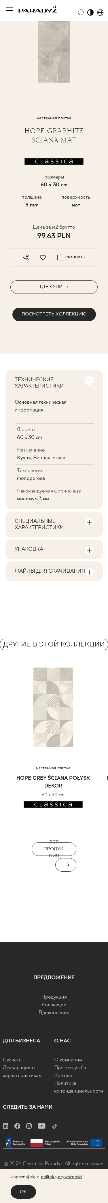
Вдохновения (54, 1013)
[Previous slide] (42, 865)
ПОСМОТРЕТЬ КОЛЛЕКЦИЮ (54, 314)
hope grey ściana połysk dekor (53, 782)
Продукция (54, 997)
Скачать (12, 1060)
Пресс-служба (70, 1068)
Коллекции (54, 1005)
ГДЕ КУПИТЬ (54, 287)
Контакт (63, 1076)
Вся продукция (54, 849)
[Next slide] (66, 865)
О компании (68, 1060)
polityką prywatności (61, 1177)
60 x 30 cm (54, 185)
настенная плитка (53, 768)
